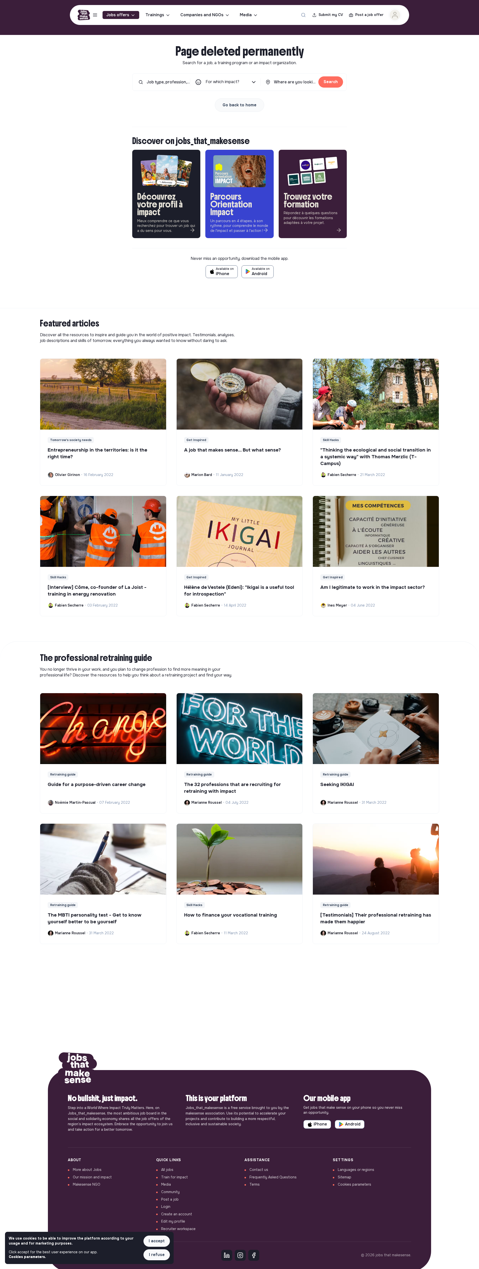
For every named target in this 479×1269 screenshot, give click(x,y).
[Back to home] (78, 1070)
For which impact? (222, 81)
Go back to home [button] (239, 105)
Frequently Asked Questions (273, 1177)
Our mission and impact (92, 1177)
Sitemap (344, 1177)
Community (170, 1192)
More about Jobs (87, 1169)
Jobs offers (117, 14)
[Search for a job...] (303, 14)
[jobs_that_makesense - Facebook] (253, 1255)
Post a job (170, 1199)
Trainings (154, 14)
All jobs (167, 1169)
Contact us (258, 1169)
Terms (254, 1184)
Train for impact (174, 1177)
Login (165, 1206)
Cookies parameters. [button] (27, 1257)
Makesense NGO (86, 1184)
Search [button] (331, 81)
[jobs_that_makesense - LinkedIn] (226, 1255)
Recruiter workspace (178, 1229)
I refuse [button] (157, 1254)
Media (246, 14)
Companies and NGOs (202, 14)
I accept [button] (157, 1241)
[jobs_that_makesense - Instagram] (240, 1255)
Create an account (176, 1214)
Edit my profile (173, 1221)
